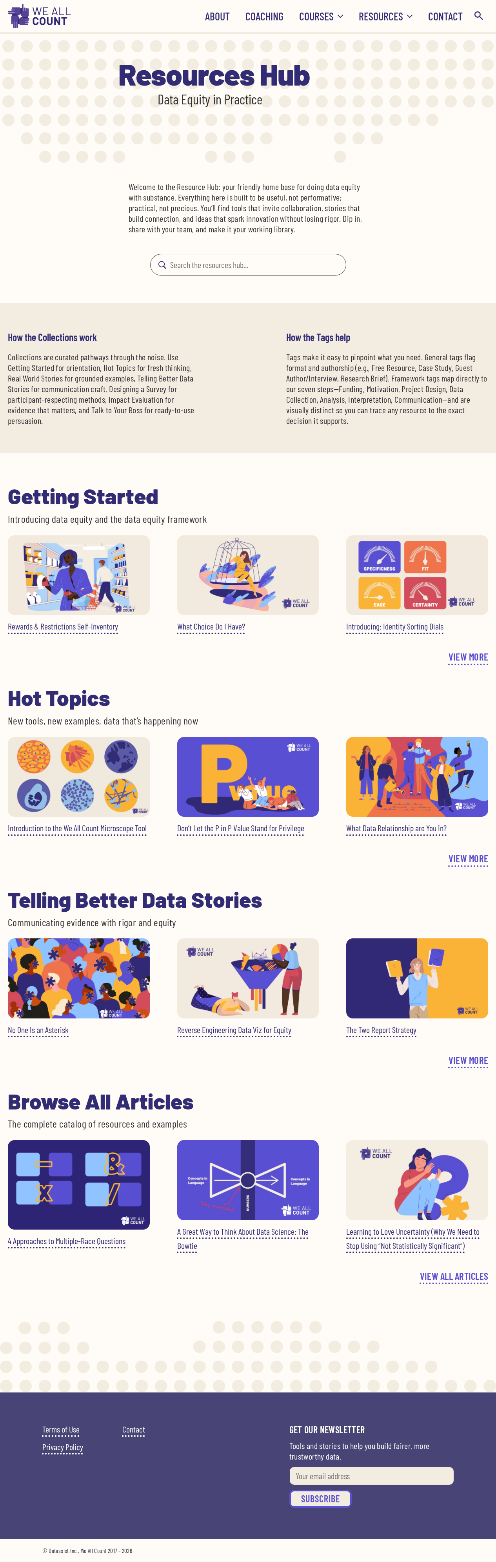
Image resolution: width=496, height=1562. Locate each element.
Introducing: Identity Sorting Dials (394, 626)
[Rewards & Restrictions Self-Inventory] (79, 575)
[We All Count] (39, 25)
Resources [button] (381, 16)
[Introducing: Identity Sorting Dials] (417, 575)
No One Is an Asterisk (38, 1029)
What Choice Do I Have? (211, 626)
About (217, 16)
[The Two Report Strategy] (417, 978)
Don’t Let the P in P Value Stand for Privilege (240, 828)
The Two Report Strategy (381, 1029)
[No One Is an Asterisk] (79, 978)
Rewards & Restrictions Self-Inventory (63, 626)
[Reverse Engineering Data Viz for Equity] (248, 978)
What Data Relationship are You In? (396, 828)
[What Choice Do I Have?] (248, 575)
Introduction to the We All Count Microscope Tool (77, 828)
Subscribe (320, 1498)
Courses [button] (316, 16)
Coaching (264, 16)
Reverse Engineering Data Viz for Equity (234, 1029)
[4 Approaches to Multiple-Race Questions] (79, 1184)
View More (468, 656)
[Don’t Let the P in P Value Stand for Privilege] (248, 777)
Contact (445, 16)
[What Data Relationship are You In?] (417, 777)
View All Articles (454, 1276)
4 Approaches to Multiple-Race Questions (66, 1240)
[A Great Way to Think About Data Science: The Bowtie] (248, 1180)
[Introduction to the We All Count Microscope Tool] (79, 777)
